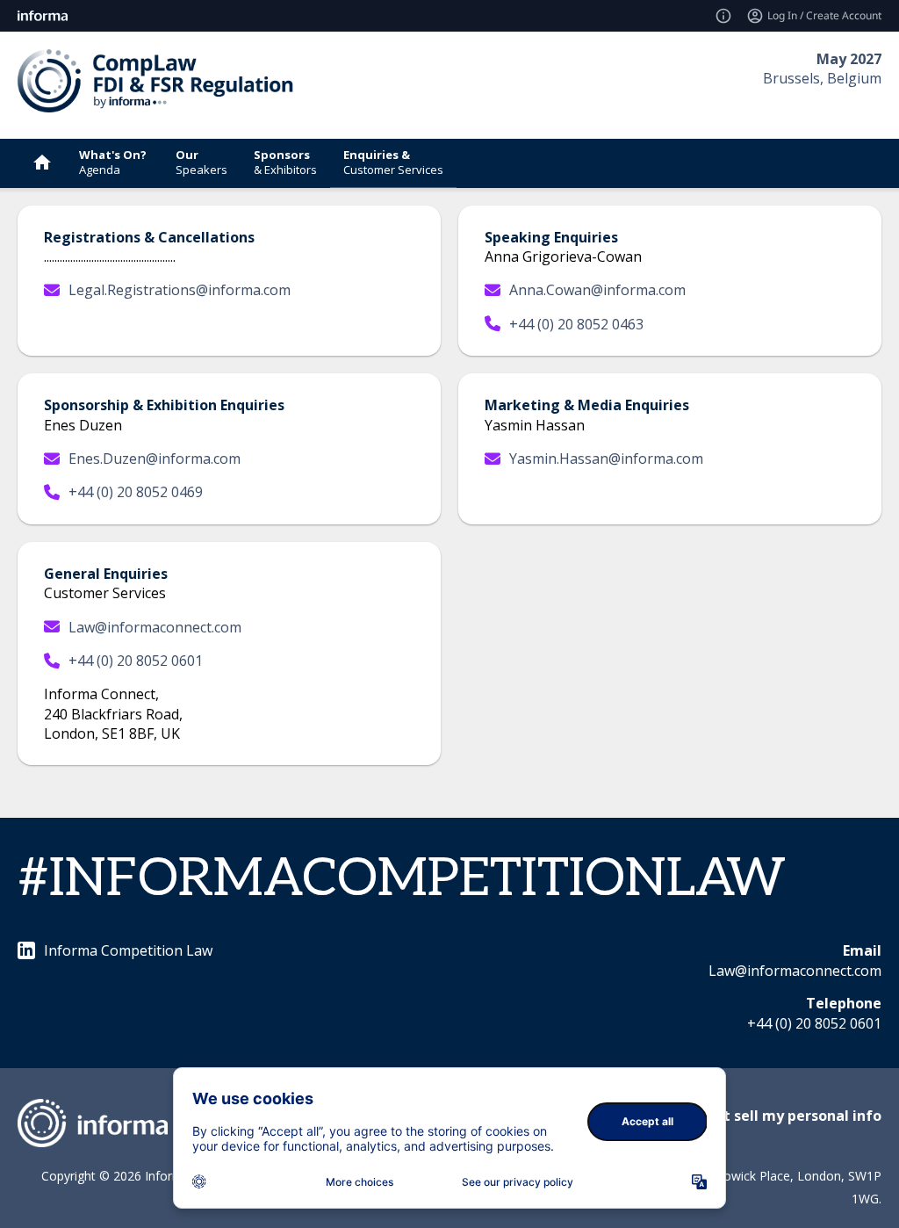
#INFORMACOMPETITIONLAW (402, 879)
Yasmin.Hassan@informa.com (606, 458)
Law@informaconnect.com (154, 627)
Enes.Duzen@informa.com (154, 458)
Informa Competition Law (128, 950)
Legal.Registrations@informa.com (179, 290)
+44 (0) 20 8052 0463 (576, 324)
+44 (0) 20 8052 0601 (135, 660)
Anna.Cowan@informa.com (597, 290)
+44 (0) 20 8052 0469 (135, 492)
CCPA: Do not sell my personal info (760, 1115)
